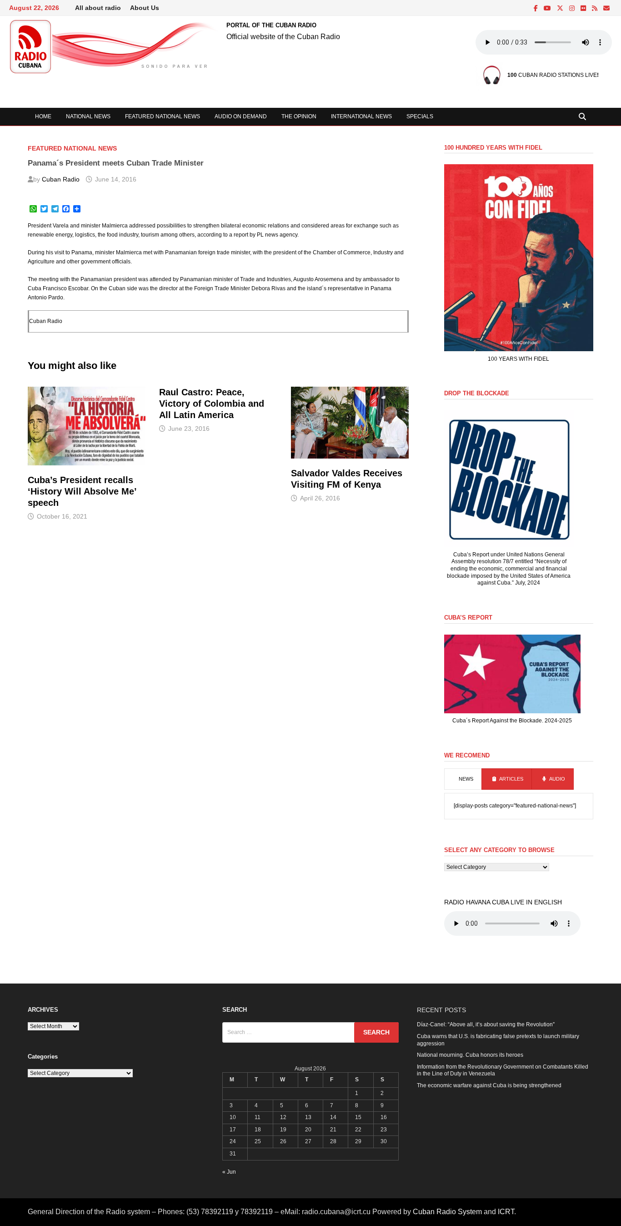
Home (43, 116)
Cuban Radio (61, 179)
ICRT (506, 1212)
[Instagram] (572, 8)
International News (361, 116)
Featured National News (162, 116)
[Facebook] (536, 8)
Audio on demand (241, 116)
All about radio (98, 7)
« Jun (229, 1172)
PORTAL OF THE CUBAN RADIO (271, 25)
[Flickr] (584, 8)
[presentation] (463, 779)
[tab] (463, 779)
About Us (144, 7)
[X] (561, 8)
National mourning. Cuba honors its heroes (470, 1055)
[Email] (606, 8)
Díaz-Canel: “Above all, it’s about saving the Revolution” (486, 1024)
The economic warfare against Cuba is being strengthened (489, 1085)
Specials (419, 116)
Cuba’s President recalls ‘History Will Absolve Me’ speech (82, 491)
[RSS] (595, 8)
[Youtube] (548, 8)
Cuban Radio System (447, 1212)
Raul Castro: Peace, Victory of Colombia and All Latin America (211, 403)
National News (88, 116)
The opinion (298, 116)
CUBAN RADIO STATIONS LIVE (552, 75)
